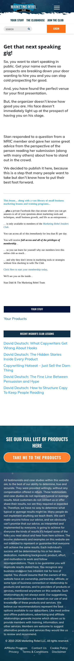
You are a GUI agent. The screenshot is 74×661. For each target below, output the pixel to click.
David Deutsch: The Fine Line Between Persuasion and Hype (36, 378)
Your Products (15, 318)
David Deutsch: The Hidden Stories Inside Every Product (32, 356)
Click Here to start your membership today (25, 269)
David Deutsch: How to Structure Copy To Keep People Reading (36, 390)
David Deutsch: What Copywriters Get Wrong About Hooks (35, 345)
